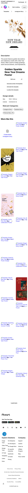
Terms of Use (10, 468)
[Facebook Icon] (3, 427)
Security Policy (10, 481)
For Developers (12, 443)
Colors (3, 458)
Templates (4, 455)
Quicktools (10, 453)
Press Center (21, 456)
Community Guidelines (12, 478)
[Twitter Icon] (7, 427)
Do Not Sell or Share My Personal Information (14, 472)
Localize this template (12, 90)
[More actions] (11, 169)
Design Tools (3, 449)
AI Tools (4, 453)
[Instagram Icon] (12, 427)
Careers (20, 443)
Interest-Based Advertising (14, 475)
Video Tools (5, 445)
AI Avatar (10, 456)
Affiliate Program (20, 450)
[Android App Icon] (11, 422)
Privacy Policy (18, 468)
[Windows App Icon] (17, 422)
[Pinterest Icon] (25, 427)
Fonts (3, 461)
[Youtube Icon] (20, 427)
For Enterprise (11, 440)
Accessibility (18, 481)
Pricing (9, 459)
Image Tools (3, 441)
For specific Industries (11, 450)
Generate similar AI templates (14, 83)
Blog (19, 453)
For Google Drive (12, 446)
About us (20, 446)
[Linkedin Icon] (16, 427)
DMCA (19, 478)
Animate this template (12, 86)
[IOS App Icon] (4, 422)
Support (20, 440)
